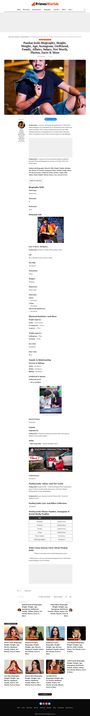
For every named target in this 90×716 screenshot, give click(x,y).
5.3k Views (50, 56)
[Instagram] (43, 703)
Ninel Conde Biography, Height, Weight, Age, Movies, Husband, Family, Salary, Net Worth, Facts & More (13, 647)
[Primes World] (45, 3)
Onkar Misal (42, 56)
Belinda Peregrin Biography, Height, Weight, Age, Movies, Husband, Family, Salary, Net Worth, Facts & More (21, 135)
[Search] (85, 10)
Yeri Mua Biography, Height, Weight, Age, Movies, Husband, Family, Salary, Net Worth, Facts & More (12, 680)
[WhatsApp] (66, 597)
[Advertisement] (42, 22)
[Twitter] (41, 703)
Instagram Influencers (45, 39)
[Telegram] (70, 597)
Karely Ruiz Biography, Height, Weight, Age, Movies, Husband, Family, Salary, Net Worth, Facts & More (34, 680)
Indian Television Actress (53, 670)
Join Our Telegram (51, 119)
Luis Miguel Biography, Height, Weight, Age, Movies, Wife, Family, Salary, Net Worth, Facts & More (76, 647)
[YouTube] (46, 703)
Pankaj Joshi (28, 590)
